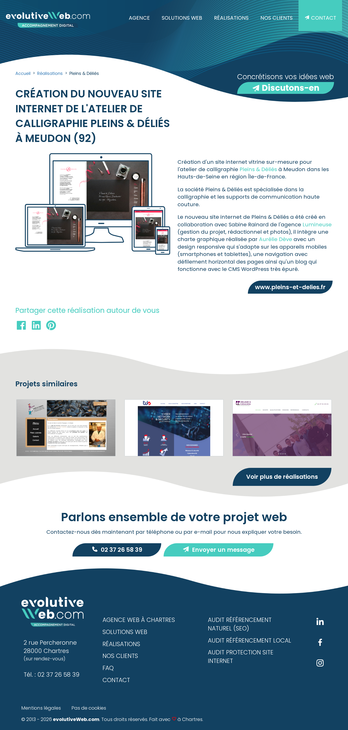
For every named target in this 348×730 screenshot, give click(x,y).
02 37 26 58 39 (121, 550)
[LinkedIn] (36, 326)
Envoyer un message (223, 550)
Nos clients (276, 18)
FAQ (108, 668)
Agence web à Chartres (139, 620)
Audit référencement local (249, 640)
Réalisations (231, 18)
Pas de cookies (88, 708)
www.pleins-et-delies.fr (290, 287)
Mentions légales (41, 708)
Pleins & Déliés (258, 169)
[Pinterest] (51, 326)
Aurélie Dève (275, 239)
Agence (139, 18)
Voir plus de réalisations (282, 477)
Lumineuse (317, 224)
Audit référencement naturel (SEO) (240, 624)
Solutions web (182, 18)
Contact (323, 18)
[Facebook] (21, 326)
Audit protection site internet (240, 656)
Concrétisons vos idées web (285, 83)
